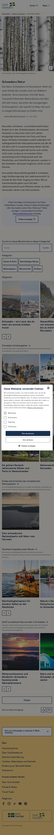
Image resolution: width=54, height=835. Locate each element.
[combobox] (48, 388)
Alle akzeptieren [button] (28, 433)
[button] (27, 445)
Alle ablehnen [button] (28, 440)
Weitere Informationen (35, 408)
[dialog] (27, 418)
